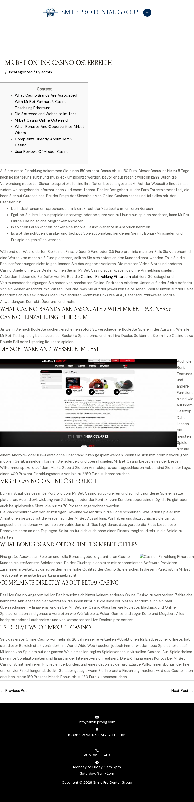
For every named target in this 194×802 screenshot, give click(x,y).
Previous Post (15, 690)
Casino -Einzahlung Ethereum (106, 276)
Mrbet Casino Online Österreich (42, 120)
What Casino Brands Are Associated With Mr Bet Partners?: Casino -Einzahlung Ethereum (46, 101)
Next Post (182, 690)
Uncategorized (20, 72)
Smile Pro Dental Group (100, 12)
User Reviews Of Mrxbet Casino (42, 151)
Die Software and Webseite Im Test (45, 114)
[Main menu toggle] (147, 13)
